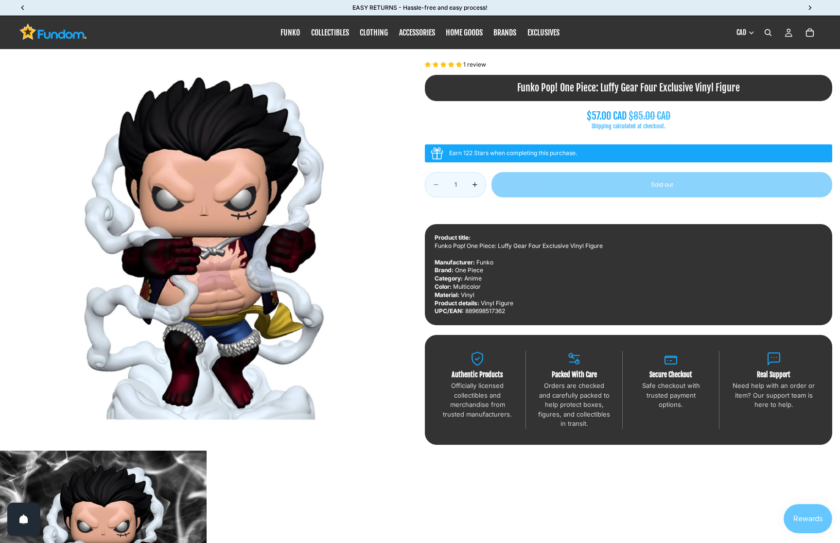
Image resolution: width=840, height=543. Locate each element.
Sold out (662, 184)
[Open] (23, 519)
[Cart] (810, 32)
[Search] (768, 32)
